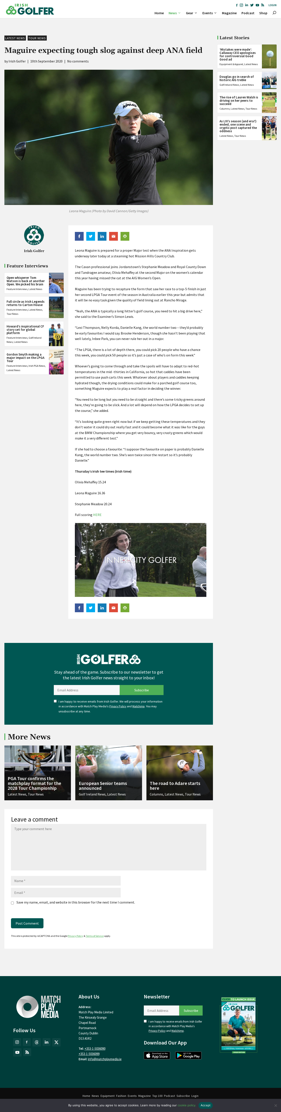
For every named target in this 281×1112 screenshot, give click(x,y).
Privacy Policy (117, 706)
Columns (225, 108)
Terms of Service (95, 936)
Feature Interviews (17, 289)
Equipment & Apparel (231, 64)
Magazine (229, 13)
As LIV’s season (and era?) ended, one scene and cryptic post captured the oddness (238, 126)
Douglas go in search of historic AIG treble (237, 78)
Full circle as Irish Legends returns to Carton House (26, 303)
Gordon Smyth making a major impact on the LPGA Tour (25, 357)
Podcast (247, 13)
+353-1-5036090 (95, 1048)
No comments (78, 61)
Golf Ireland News (229, 84)
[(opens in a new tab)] (238, 1024)
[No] (275, 1105)
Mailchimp (138, 706)
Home (159, 13)
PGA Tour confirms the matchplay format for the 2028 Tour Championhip (34, 783)
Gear (189, 13)
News (173, 13)
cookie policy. (187, 1105)
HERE (97, 514)
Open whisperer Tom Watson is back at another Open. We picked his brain (26, 281)
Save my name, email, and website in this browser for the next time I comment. (75, 902)
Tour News (37, 38)
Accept (206, 1105)
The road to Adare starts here (175, 785)
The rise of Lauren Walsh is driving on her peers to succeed (239, 100)
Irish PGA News (37, 366)
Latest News (15, 38)
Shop (263, 13)
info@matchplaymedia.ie (105, 1059)
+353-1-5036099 (89, 1054)
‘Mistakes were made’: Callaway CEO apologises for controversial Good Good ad (238, 54)
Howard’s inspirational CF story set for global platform (25, 329)
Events (207, 13)
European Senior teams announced (103, 785)
